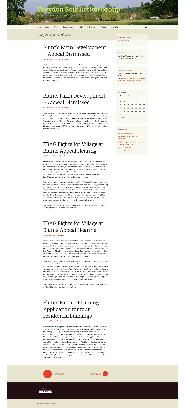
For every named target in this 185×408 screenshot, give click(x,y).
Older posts (55, 373)
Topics (56, 27)
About (47, 27)
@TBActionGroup (123, 41)
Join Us (103, 27)
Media (81, 27)
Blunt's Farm (65, 59)
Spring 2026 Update (124, 147)
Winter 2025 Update (124, 151)
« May (124, 117)
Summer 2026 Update (125, 133)
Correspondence (68, 27)
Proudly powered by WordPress (47, 404)
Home (39, 27)
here (57, 80)
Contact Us (114, 27)
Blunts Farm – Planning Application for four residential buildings (71, 309)
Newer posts (98, 373)
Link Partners (91, 27)
